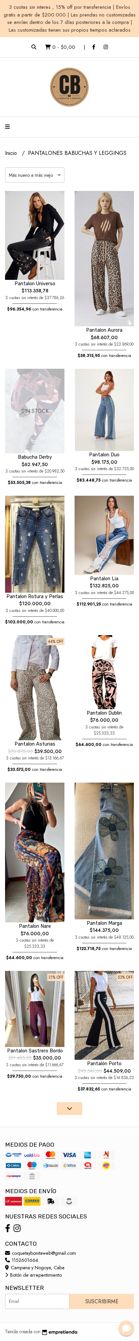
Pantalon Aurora (104, 330)
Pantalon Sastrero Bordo (35, 1051)
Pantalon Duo (104, 455)
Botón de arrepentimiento (35, 1275)
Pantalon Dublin (104, 713)
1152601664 (24, 1260)
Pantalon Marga (104, 923)
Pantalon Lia (104, 579)
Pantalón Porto (104, 1064)
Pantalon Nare (35, 926)
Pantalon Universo (35, 284)
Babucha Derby (35, 457)
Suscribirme (101, 1301)
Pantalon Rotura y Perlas (34, 596)
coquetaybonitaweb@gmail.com (43, 1253)
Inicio (12, 153)
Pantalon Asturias (35, 744)
